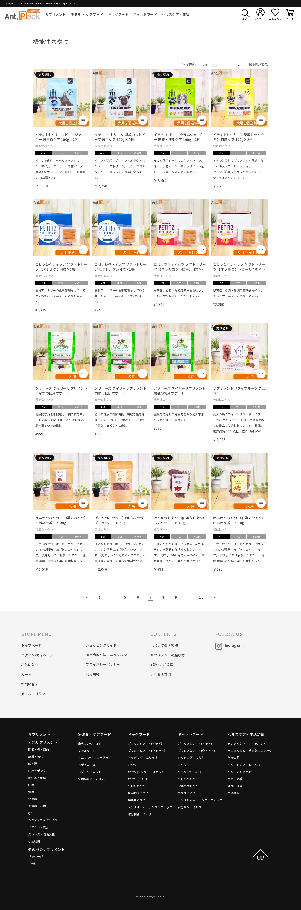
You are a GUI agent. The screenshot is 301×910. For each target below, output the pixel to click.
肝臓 (31, 785)
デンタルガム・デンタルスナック (150, 807)
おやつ (132, 765)
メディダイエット (90, 772)
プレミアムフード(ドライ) (145, 743)
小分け (32, 863)
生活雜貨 (233, 793)
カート (26, 674)
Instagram (234, 645)
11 (201, 597)
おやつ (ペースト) (189, 772)
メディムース (86, 765)
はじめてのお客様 (164, 645)
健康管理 (233, 758)
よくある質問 (160, 674)
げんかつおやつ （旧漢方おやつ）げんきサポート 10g (239, 520)
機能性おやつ (137, 800)
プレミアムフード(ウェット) (146, 750)
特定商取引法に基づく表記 (106, 654)
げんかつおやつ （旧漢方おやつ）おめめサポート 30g (61, 520)
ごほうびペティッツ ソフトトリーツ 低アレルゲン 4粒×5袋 (61, 266)
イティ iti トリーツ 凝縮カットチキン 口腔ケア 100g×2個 (238, 137)
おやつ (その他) (138, 779)
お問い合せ (29, 684)
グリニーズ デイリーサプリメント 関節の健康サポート (121, 391)
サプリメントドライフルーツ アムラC (239, 391)
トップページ (31, 645)
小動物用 (34, 841)
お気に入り (29, 664)
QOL (31, 813)
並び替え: (189, 64)
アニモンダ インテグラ (93, 758)
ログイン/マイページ (37, 655)
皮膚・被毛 (35, 756)
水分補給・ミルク (140, 814)
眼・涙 (32, 763)
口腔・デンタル (38, 770)
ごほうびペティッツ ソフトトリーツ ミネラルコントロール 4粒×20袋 (180, 267)
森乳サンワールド (90, 743)
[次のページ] (214, 597)
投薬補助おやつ (138, 793)
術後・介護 (235, 779)
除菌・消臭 (235, 786)
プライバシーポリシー (103, 664)
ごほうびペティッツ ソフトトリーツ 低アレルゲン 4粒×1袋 (121, 266)
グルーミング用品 (239, 772)
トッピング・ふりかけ (143, 758)
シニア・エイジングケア (44, 820)
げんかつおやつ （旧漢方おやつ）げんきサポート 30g (121, 520)
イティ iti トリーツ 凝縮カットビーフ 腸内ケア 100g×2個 (120, 137)
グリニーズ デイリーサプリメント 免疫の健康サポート (180, 391)
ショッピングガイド (101, 645)
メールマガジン (33, 693)
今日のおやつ (137, 786)
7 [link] (151, 597)
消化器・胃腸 (37, 778)
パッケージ (35, 856)
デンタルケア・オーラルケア (247, 743)
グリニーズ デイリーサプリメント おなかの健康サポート (61, 391)
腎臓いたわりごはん (91, 779)
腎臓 (31, 792)
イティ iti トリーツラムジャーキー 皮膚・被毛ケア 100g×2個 (179, 137)
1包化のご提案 (161, 664)
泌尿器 (32, 799)
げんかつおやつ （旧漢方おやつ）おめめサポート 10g (180, 520)
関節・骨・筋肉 (38, 749)
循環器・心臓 (37, 806)
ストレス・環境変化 (41, 834)
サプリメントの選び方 (167, 655)
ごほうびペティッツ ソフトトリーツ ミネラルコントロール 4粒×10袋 (239, 267)
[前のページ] (87, 597)
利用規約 (92, 674)
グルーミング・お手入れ (244, 765)
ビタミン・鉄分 (38, 827)
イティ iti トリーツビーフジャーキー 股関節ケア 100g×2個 (60, 137)
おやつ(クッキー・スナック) (147, 772)
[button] (55, 14)
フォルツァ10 (87, 750)
